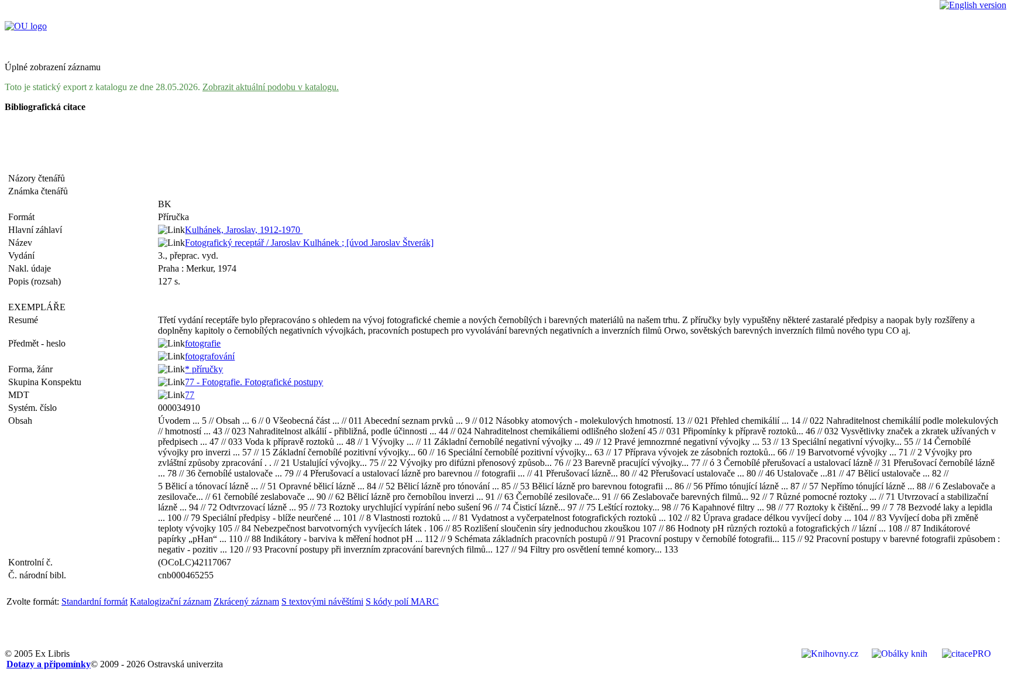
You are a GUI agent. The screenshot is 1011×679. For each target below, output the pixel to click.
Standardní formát (94, 601)
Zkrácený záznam (246, 601)
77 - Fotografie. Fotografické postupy (254, 382)
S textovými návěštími (322, 601)
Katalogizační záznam (170, 601)
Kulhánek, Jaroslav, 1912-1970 (243, 230)
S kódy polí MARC (402, 601)
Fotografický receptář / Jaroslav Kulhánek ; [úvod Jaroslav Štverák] (309, 243)
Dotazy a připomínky (48, 664)
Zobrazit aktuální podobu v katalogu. (270, 87)
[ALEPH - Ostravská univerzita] (26, 26)
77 (189, 395)
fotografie (203, 343)
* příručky (204, 369)
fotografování (210, 356)
